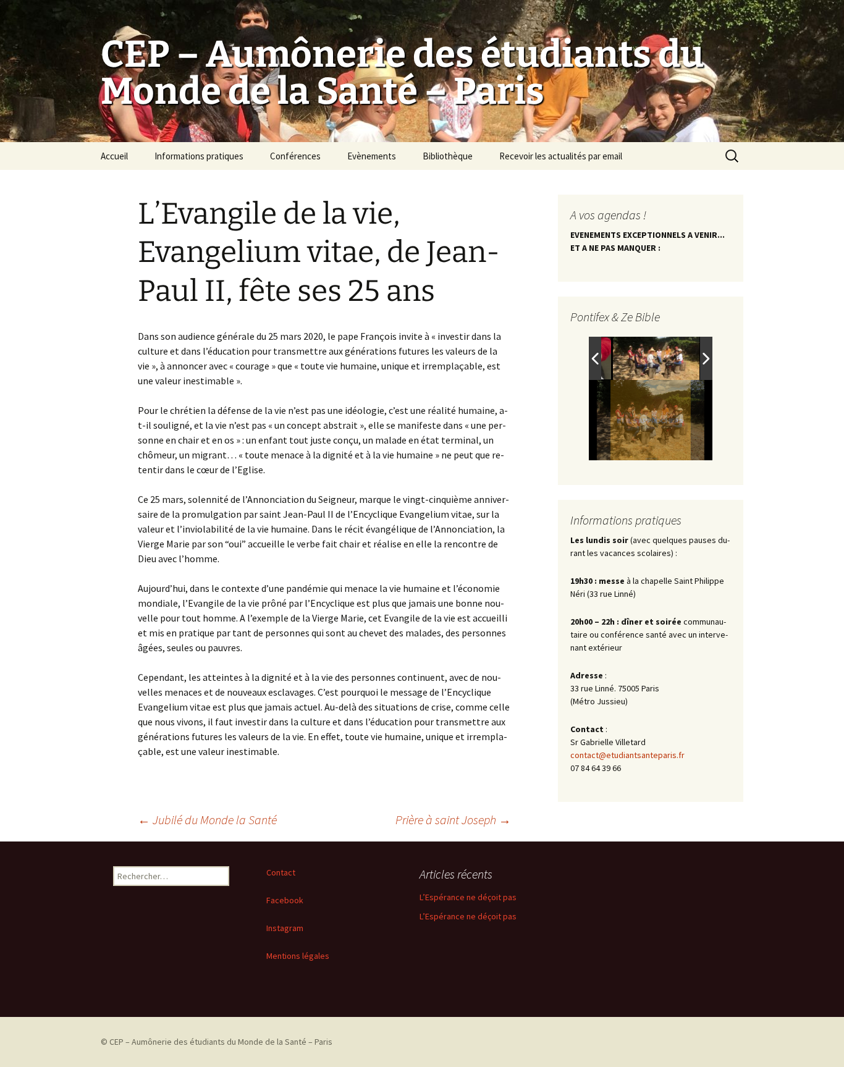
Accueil (114, 156)
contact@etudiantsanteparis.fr (627, 755)
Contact (280, 872)
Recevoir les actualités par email (560, 156)
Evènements (371, 156)
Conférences (295, 156)
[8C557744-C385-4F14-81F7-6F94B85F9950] (656, 358)
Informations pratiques (198, 156)
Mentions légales (297, 955)
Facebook (284, 900)
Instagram (284, 928)
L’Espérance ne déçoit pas (468, 897)
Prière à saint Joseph (453, 819)
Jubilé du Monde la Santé (207, 819)
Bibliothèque (448, 156)
